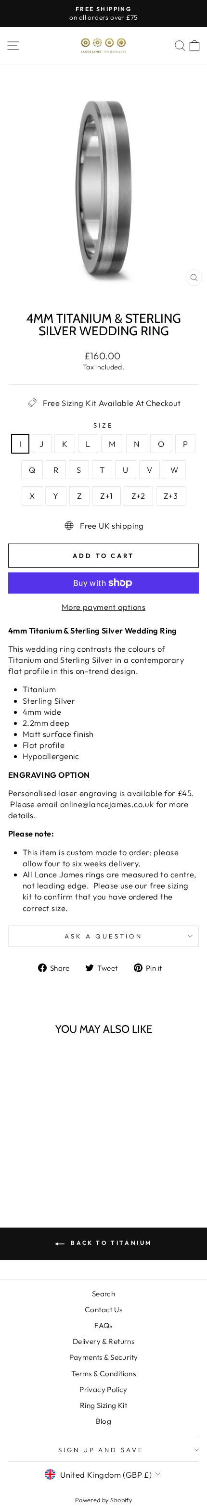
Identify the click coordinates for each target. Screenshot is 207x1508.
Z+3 (171, 496)
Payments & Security (103, 1357)
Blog (104, 1421)
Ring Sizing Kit (103, 1405)
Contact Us (103, 1309)
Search (103, 1293)
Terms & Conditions (103, 1373)
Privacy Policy (103, 1389)
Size (103, 425)
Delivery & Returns (103, 1341)
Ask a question (103, 936)
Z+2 (138, 496)
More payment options (103, 607)
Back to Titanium (110, 1242)
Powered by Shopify (103, 1500)
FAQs (103, 1325)
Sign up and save (101, 1450)
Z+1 (106, 496)
